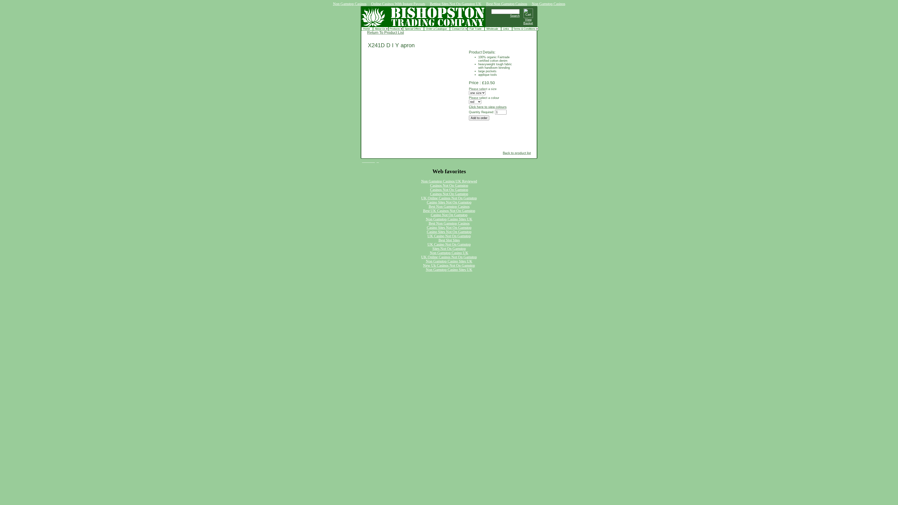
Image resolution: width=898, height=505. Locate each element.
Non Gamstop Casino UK (449, 253)
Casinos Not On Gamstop (449, 186)
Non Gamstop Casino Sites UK (449, 219)
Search (515, 16)
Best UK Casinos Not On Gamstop (449, 211)
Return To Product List (385, 33)
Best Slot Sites (449, 240)
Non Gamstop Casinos (349, 4)
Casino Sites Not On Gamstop (449, 202)
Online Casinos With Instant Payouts (398, 4)
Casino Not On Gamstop (449, 215)
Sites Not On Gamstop (449, 249)
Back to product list (517, 153)
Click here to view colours (488, 107)
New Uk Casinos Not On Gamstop (449, 265)
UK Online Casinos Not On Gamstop (449, 198)
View (528, 20)
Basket (528, 23)
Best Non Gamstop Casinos (506, 4)
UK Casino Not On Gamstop (449, 236)
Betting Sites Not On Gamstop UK (456, 4)
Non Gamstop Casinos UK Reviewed (449, 181)
